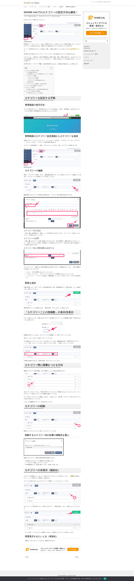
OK (105, 578)
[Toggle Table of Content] (50, 68)
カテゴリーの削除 (30, 87)
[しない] (132, 578)
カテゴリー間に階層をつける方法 (34, 85)
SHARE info (64, 575)
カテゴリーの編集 (32, 75)
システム (55, 6)
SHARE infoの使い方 (70, 6)
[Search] (107, 41)
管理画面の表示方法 (32, 72)
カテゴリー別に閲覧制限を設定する (37, 80)
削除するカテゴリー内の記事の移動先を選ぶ (38, 89)
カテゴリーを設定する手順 (32, 70)
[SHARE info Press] (31, 3)
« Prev (27, 557)
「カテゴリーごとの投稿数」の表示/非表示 (36, 83)
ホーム (25, 6)
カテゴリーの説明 (34, 78)
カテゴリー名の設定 (34, 77)
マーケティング (33, 6)
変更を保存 (30, 82)
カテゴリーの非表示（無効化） (33, 91)
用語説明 (61, 6)
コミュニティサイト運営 (44, 6)
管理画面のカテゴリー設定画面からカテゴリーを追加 (40, 74)
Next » (77, 557)
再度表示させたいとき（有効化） (35, 92)
